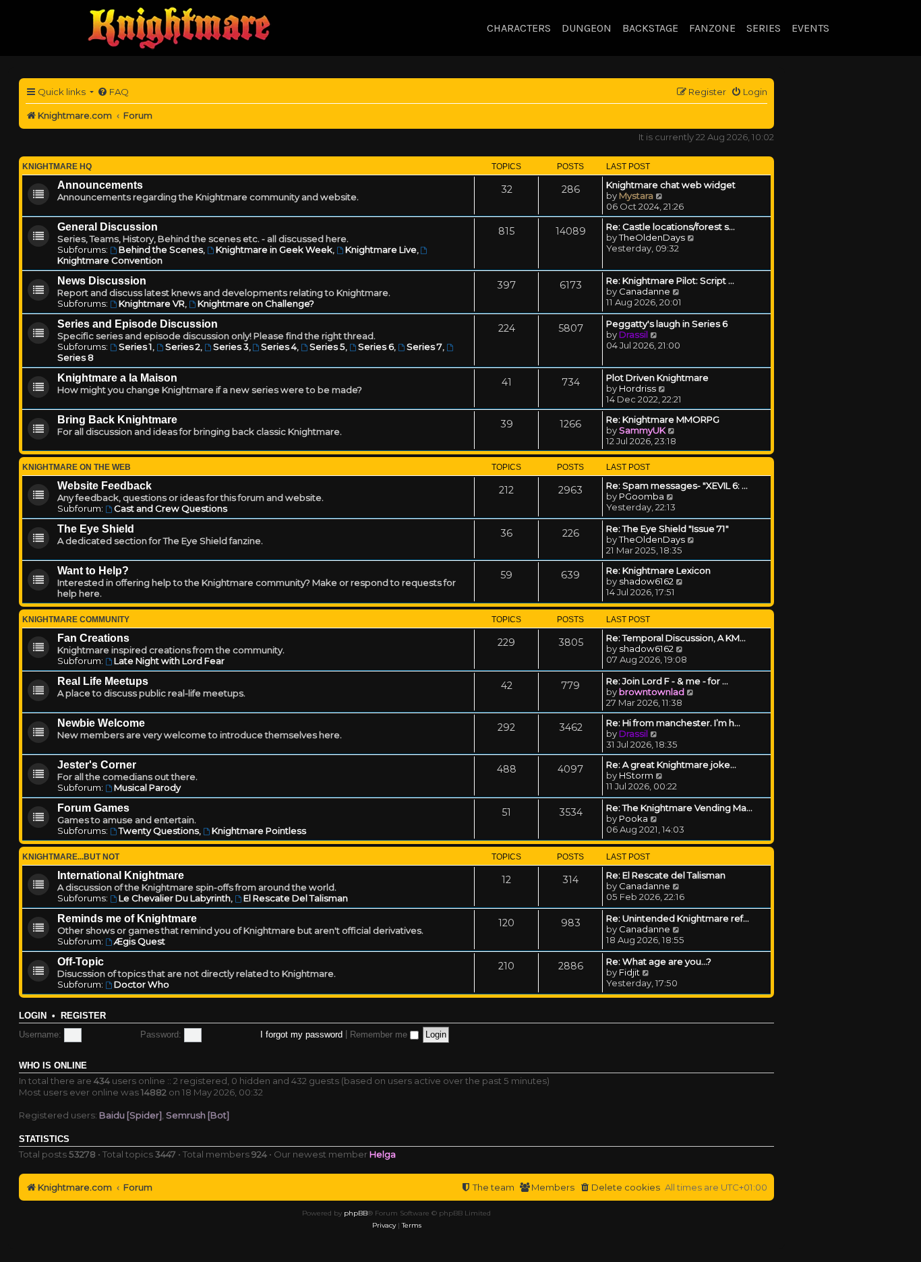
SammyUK (642, 430)
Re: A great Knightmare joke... (671, 764)
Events (810, 28)
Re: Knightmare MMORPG (662, 419)
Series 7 (424, 346)
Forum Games (93, 808)
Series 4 (279, 346)
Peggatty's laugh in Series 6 (666, 323)
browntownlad (651, 691)
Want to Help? (93, 570)
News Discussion (101, 281)
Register (83, 1016)
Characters (519, 28)
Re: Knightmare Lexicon (658, 570)
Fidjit (629, 972)
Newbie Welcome (101, 723)
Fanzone (712, 28)
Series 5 (327, 346)
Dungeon (587, 28)
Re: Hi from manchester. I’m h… (673, 722)
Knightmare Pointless (259, 830)
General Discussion (107, 227)
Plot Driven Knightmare (657, 377)
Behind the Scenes (161, 249)
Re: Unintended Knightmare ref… (677, 918)
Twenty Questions (159, 830)
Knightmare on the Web (76, 467)
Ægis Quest (139, 941)
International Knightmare (120, 875)
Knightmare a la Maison (117, 378)
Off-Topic (80, 961)
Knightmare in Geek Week (274, 249)
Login (33, 1016)
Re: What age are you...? (658, 961)
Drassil (633, 334)
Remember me (380, 1034)
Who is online (53, 1066)
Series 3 (231, 346)
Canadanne (644, 291)
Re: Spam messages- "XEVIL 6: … (677, 485)
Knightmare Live (381, 249)
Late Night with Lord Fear (169, 660)
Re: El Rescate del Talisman (665, 875)
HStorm (636, 775)
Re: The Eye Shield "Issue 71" (667, 528)
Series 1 (135, 346)
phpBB (355, 1213)
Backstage (650, 28)
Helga (382, 1154)
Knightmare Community (75, 619)
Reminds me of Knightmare (127, 918)
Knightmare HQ (57, 166)
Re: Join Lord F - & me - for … (667, 680)
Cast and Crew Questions (170, 508)
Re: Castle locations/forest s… (670, 226)
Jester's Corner (96, 765)
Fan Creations (93, 638)
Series (763, 28)
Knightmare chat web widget (671, 184)
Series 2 (182, 346)
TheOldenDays (652, 237)
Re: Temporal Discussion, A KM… (676, 637)
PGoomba (641, 496)
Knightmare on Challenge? (256, 303)
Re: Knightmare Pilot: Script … (670, 280)
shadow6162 (646, 581)
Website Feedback (104, 485)
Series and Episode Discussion (137, 324)
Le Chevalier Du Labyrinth (175, 898)
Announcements (100, 185)
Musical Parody (147, 787)
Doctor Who (141, 984)
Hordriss (637, 388)
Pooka (633, 818)
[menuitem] (113, 92)
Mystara (636, 195)
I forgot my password (301, 1034)
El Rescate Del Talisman (295, 898)
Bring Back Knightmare (117, 419)
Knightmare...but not (70, 857)
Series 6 (376, 346)
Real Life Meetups (102, 681)
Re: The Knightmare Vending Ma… (679, 807)
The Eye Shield (95, 529)
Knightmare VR (152, 303)
